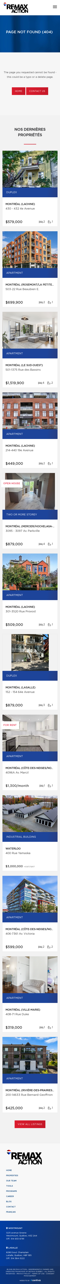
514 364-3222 (18, 1258)
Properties (12, 1175)
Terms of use (38, 1274)
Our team (11, 1181)
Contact (11, 1207)
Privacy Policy (23, 1274)
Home (18, 91)
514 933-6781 (17, 1239)
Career (10, 1196)
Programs (11, 1191)
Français (11, 1212)
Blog (9, 1202)
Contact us (37, 91)
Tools (9, 1186)
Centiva (36, 1280)
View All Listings (30, 1124)
